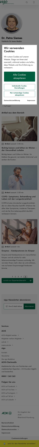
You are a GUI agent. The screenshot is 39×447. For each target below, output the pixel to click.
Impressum (31, 100)
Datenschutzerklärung (12, 100)
